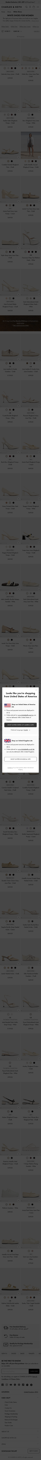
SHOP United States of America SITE (20, 725)
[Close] (36, 690)
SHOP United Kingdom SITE (20, 759)
